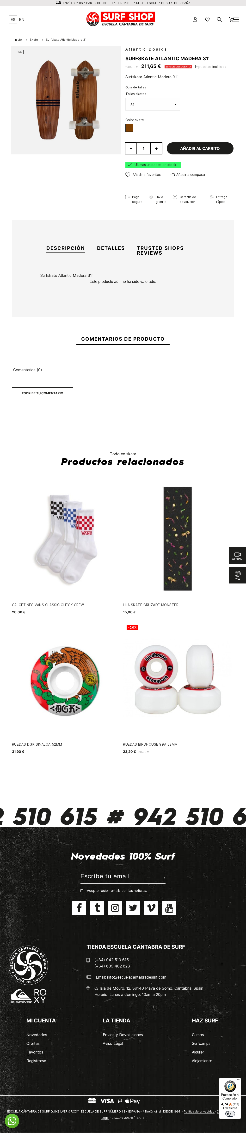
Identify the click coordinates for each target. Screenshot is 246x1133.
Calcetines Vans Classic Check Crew (48, 605)
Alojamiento (202, 1060)
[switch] (230, 1114)
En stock (48, 298)
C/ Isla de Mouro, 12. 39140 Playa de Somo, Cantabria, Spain (148, 988)
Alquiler (198, 1052)
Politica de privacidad (199, 1111)
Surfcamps (201, 1043)
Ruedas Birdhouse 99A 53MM (150, 744)
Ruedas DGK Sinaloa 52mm (37, 744)
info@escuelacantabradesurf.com (136, 977)
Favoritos (34, 1052)
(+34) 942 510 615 (111, 959)
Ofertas (33, 1043)
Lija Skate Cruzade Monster (151, 605)
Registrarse (36, 1060)
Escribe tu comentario (42, 393)
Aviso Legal (113, 1043)
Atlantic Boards (146, 49)
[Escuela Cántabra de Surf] (121, 19)
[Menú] (238, 1081)
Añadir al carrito (200, 148)
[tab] (65, 248)
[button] (143, 175)
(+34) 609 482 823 (112, 966)
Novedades (36, 1034)
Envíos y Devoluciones (123, 1034)
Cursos (198, 1034)
